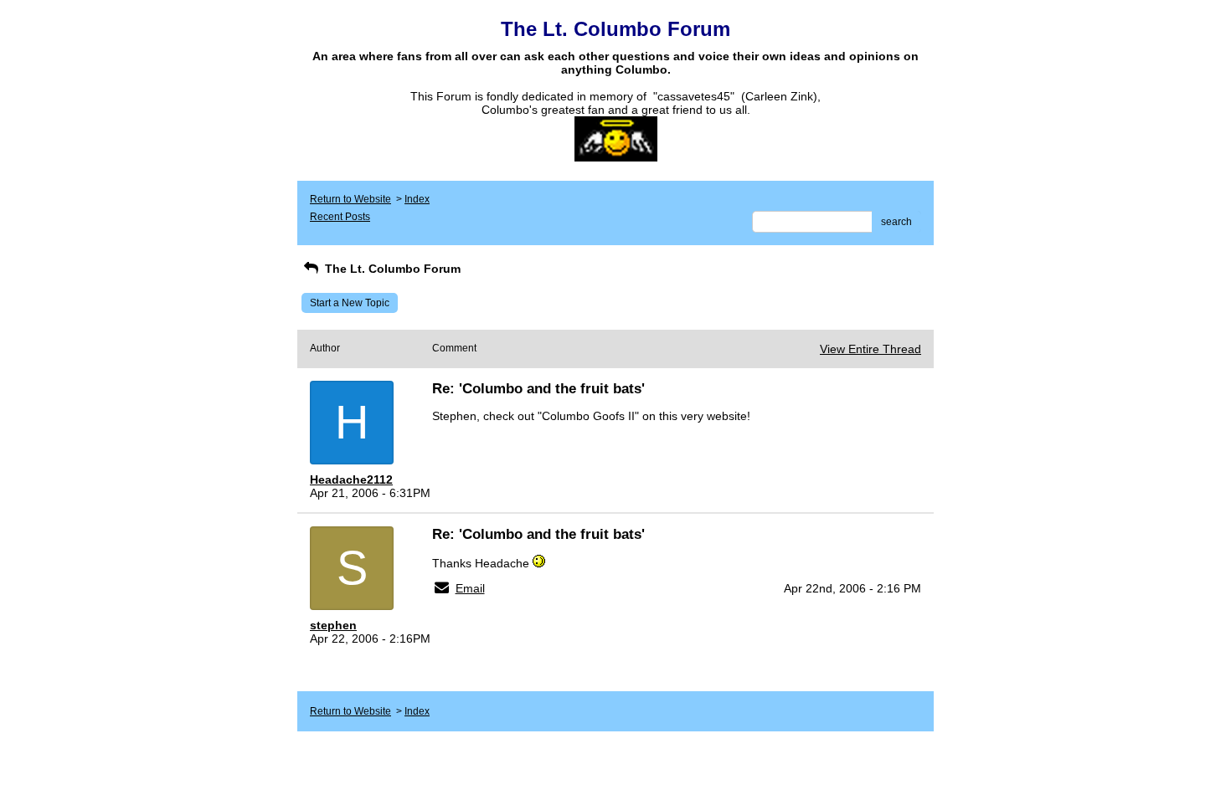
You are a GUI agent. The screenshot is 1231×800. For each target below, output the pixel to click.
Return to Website (350, 199)
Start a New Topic (349, 303)
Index (417, 199)
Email (470, 588)
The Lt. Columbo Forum (391, 268)
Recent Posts (340, 217)
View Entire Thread (870, 349)
